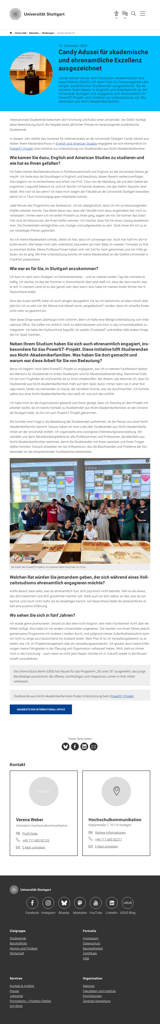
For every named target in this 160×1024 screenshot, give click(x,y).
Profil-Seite (29, 833)
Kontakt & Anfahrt (22, 986)
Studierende (18, 938)
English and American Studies (76, 143)
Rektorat (88, 986)
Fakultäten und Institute (99, 991)
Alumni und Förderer (24, 948)
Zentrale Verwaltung (97, 1001)
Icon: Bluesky (64, 903)
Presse (14, 991)
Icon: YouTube (96, 903)
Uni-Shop (16, 1006)
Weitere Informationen (110, 832)
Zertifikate (90, 953)
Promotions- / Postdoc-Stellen (30, 1001)
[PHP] (75, 746)
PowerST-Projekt (21, 148)
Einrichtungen (92, 996)
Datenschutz (91, 943)
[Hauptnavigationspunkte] (143, 13)
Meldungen (48, 32)
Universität (20, 32)
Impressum (91, 938)
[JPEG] (80, 511)
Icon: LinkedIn (112, 903)
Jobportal (16, 996)
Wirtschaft (17, 953)
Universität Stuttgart (11, 33)
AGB (86, 958)
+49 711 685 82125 (35, 840)
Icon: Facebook (32, 903)
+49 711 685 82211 (108, 839)
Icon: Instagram (48, 903)
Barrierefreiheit (93, 948)
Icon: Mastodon (80, 903)
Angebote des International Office (41, 709)
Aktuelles (34, 32)
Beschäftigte (18, 943)
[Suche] (133, 13)
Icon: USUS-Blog (127, 903)
